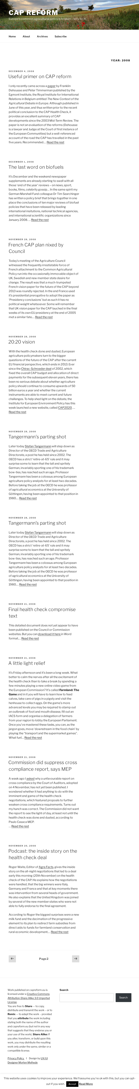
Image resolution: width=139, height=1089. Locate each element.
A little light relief (26, 663)
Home (12, 36)
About (26, 36)
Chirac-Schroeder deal (36, 368)
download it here (49, 634)
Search (64, 989)
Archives (42, 36)
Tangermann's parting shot (37, 436)
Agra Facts (46, 867)
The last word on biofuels (36, 167)
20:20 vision (21, 342)
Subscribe (61, 36)
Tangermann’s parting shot (37, 523)
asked (30, 778)
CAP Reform (33, 13)
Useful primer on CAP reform (39, 76)
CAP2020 (65, 407)
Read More (86, 1084)
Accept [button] (72, 1084)
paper (52, 86)
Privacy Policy (16, 1058)
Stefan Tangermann (38, 446)
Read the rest (55, 142)
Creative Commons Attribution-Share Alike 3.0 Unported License (29, 997)
